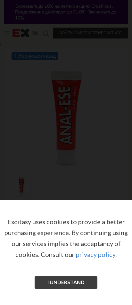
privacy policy (95, 254)
